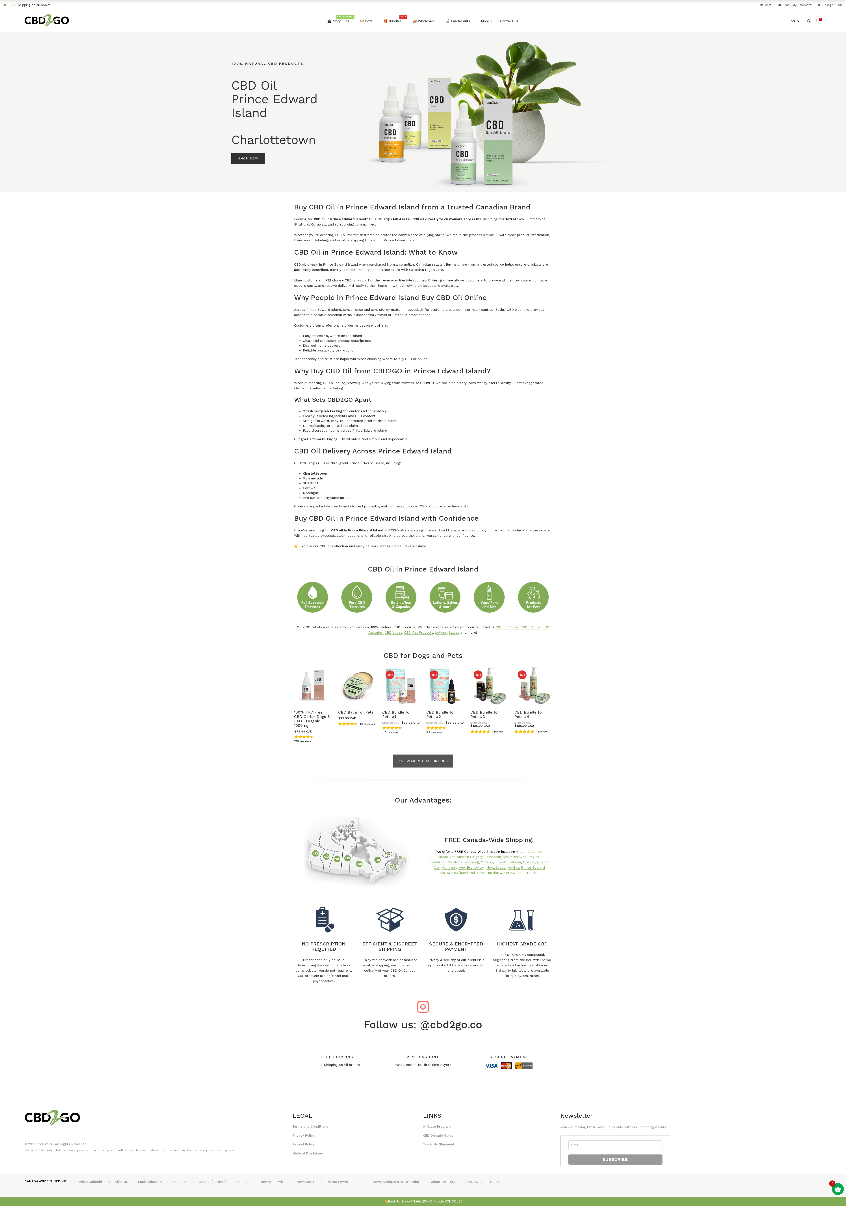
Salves (454, 632)
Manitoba (454, 862)
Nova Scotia (496, 867)
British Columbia (529, 852)
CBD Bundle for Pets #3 (484, 714)
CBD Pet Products (418, 632)
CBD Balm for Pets (355, 712)
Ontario (487, 862)
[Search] (809, 21)
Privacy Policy (303, 1136)
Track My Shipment (797, 5)
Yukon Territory (489, 873)
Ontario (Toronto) (212, 1182)
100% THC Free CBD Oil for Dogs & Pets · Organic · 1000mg (312, 719)
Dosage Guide (832, 5)
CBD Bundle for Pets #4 (528, 714)
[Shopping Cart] (817, 21)
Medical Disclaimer (307, 1153)
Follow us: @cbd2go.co (423, 1024)
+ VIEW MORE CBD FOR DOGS (423, 761)
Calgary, (476, 857)
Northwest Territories (520, 873)
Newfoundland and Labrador (396, 1182)
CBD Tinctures (507, 627)
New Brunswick (470, 867)
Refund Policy (303, 1144)
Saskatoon (437, 862)
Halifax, (514, 867)
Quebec (529, 862)
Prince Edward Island (344, 1182)
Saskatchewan (515, 857)
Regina (534, 857)
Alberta (463, 857)
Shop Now (248, 158)
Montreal (449, 867)
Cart (768, 5)
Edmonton (492, 857)
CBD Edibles (530, 627)
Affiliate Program (437, 1126)
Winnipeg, (472, 862)
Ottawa (515, 862)
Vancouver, (447, 857)
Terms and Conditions (310, 1126)
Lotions (441, 632)
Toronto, (501, 862)
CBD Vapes (393, 632)
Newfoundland (463, 873)
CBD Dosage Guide (438, 1136)
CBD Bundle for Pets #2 (440, 714)
